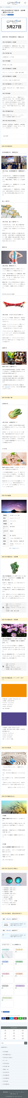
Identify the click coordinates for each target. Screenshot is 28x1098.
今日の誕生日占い (7, 1054)
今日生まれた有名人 (8, 1057)
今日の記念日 (6, 1063)
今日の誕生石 (6, 1078)
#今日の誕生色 (19, 973)
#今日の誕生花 (6, 973)
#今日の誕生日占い (20, 985)
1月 (5, 1030)
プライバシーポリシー (20, 1092)
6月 (23, 1033)
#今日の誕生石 (19, 961)
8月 (14, 1035)
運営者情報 (5, 1092)
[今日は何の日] (14, 3)
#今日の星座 (5, 961)
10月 (5, 1038)
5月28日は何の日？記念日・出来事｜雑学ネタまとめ (17, 935)
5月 (14, 1033)
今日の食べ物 (6, 1066)
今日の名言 (5, 1081)
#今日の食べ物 (19, 949)
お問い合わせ (13, 1093)
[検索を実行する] (25, 1043)
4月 (5, 1033)
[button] (3, 1018)
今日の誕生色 (6, 1084)
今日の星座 (5, 1051)
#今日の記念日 (6, 949)
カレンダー (5, 1060)
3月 (23, 1030)
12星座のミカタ (15, 548)
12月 (23, 1038)
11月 (14, 1038)
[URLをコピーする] (25, 1018)
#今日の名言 (5, 985)
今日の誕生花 (6, 1075)
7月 (5, 1035)
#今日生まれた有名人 (7, 997)
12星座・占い (6, 1069)
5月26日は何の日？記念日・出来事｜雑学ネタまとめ (17, 924)
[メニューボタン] (25, 3)
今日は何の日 (10, 14)
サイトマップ (11, 1092)
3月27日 (7, 387)
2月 (14, 1030)
